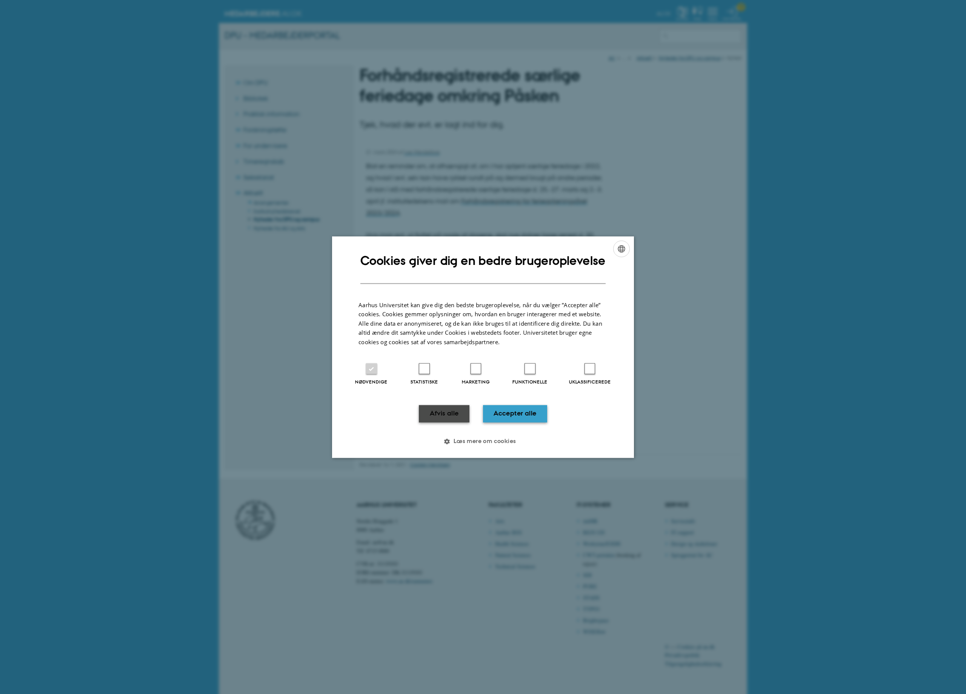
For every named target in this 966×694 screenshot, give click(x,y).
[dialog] (483, 347)
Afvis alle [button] (444, 413)
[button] (483, 441)
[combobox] (621, 248)
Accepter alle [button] (515, 413)
